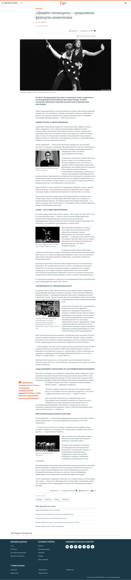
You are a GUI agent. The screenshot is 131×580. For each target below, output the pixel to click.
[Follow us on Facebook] (75, 546)
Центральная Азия (44, 549)
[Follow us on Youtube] (67, 546)
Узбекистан (70, 570)
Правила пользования (18, 556)
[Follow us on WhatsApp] (84, 546)
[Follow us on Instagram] (71, 546)
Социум (40, 556)
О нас (12, 546)
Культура (38, 9)
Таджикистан (42, 570)
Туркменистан (43, 573)
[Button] (73, 31)
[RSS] (92, 546)
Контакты (14, 549)
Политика (41, 553)
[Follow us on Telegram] (80, 546)
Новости (40, 546)
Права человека (43, 559)
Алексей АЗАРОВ (40, 22)
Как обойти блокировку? (18, 553)
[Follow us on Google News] (88, 546)
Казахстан (14, 570)
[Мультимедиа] (125, 3)
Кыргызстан (14, 573)
